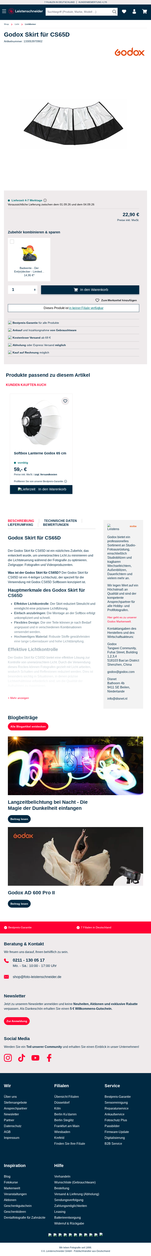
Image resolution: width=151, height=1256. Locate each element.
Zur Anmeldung (16, 1021)
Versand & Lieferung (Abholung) (76, 1194)
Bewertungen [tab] (56, 524)
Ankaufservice (114, 1114)
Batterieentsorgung (67, 1217)
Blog (7, 1176)
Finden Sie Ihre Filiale (69, 1143)
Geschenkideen (15, 1211)
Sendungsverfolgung (68, 1200)
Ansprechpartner (15, 1108)
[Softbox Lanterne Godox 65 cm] (41, 422)
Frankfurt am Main (66, 1126)
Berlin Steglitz (64, 1120)
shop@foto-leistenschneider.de (37, 977)
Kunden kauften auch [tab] (26, 385)
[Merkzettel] (124, 11)
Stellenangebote (15, 1102)
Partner (9, 1120)
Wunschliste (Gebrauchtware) (75, 1182)
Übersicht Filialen (66, 1096)
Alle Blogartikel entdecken (28, 726)
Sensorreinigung (116, 1102)
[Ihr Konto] (134, 11)
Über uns (10, 1096)
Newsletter (11, 1114)
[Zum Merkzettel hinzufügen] (65, 401)
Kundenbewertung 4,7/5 (93, 2)
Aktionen (10, 1200)
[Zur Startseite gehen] (25, 11)
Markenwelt (12, 1188)
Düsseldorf (61, 1102)
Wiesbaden (62, 1132)
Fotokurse (11, 1182)
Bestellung (61, 1188)
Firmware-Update (117, 1132)
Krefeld (59, 1137)
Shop (6, 24)
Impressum (11, 1137)
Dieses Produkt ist (73, 308)
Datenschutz (12, 1126)
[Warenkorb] (144, 11)
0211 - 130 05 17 (29, 960)
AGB (7, 1132)
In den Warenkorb (93, 290)
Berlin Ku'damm (65, 1114)
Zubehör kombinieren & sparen (34, 232)
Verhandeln (62, 1176)
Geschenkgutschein (18, 1205)
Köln (57, 1108)
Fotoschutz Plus (116, 1120)
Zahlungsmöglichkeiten (70, 1205)
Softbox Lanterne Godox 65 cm (40, 453)
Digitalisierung (115, 1137)
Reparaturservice (117, 1108)
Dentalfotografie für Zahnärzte (24, 1217)
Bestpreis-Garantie (20, 927)
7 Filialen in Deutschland (59, 2)
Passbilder (112, 1126)
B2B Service (113, 1143)
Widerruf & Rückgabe (69, 1223)
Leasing (59, 1211)
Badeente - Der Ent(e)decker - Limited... (29, 269)
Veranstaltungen (15, 1194)
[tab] (21, 521)
